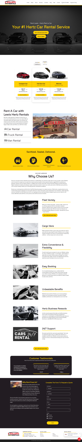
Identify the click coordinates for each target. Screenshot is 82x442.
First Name (49, 386)
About (36, 2)
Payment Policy (73, 2)
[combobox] (58, 410)
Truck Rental (15, 134)
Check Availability (23, 94)
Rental (48, 413)
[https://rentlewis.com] (13, 434)
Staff (54, 2)
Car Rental (13, 129)
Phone (48, 402)
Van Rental (14, 140)
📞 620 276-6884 (65, 2)
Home (28, 2)
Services (41, 2)
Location (48, 407)
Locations (46, 2)
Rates (32, 2)
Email (48, 396)
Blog (51, 2)
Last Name (49, 391)
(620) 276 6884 (27, 433)
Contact (58, 2)
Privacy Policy (55, 436)
